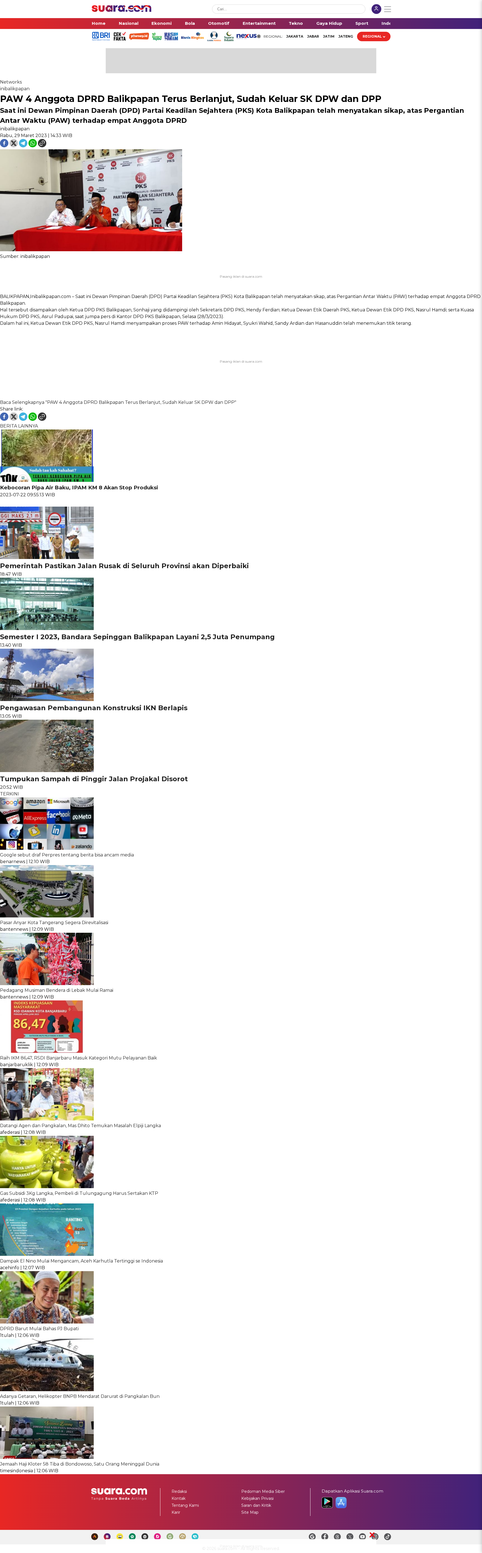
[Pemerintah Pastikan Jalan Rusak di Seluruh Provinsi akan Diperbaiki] (47, 557)
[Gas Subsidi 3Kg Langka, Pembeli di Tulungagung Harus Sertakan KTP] (47, 1186)
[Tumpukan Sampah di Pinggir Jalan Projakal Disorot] (47, 770)
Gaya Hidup (329, 23)
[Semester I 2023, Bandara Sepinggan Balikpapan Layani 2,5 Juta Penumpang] (47, 628)
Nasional (128, 23)
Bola (190, 23)
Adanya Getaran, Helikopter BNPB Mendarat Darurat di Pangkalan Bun (80, 1396)
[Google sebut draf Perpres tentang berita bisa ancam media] (47, 848)
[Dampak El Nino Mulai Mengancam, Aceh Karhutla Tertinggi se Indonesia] (47, 1254)
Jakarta (294, 36)
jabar (313, 36)
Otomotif (218, 23)
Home (98, 23)
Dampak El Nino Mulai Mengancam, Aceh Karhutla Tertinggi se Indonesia (81, 1261)
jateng (345, 36)
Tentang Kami (185, 1505)
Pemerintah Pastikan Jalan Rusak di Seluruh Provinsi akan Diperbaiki (124, 566)
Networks (11, 82)
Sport (361, 23)
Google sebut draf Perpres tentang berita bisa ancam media (67, 855)
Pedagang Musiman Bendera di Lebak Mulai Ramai (56, 990)
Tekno (296, 23)
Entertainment (259, 23)
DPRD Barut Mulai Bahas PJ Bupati (39, 1328)
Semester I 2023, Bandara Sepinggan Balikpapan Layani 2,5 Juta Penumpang (137, 637)
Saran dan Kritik (256, 1505)
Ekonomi (161, 23)
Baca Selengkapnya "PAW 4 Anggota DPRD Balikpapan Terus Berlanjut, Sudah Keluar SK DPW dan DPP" (118, 402)
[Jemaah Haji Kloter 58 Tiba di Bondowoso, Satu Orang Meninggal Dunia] (47, 1457)
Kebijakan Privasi (257, 1498)
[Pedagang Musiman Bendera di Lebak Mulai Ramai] (47, 983)
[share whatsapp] (33, 145)
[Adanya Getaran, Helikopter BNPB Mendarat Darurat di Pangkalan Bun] (47, 1389)
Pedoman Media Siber (263, 1491)
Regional (372, 36)
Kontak (178, 1498)
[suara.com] (121, 10)
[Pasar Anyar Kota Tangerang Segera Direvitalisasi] (47, 916)
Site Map (250, 1512)
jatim (328, 36)
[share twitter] (14, 145)
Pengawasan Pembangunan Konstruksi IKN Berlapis (93, 708)
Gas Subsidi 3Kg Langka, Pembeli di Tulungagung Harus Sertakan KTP (79, 1193)
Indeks (389, 23)
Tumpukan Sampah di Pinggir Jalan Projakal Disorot (94, 779)
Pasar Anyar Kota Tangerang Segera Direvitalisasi (54, 922)
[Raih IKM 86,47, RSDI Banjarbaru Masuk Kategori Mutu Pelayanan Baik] (47, 1051)
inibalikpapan (15, 88)
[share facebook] (4, 145)
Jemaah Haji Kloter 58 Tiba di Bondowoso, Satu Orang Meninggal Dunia (79, 1464)
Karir (176, 1512)
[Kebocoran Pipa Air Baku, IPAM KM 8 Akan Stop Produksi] (47, 480)
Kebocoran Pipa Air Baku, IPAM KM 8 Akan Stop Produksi (79, 487)
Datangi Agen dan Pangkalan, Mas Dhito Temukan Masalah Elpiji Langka (80, 1125)
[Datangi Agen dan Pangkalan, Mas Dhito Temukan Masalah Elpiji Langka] (47, 1119)
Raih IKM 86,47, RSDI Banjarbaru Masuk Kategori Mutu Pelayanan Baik (78, 1058)
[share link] (42, 145)
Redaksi (179, 1491)
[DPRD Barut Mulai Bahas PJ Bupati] (47, 1322)
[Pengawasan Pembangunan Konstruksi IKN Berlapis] (47, 699)
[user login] (376, 9)
